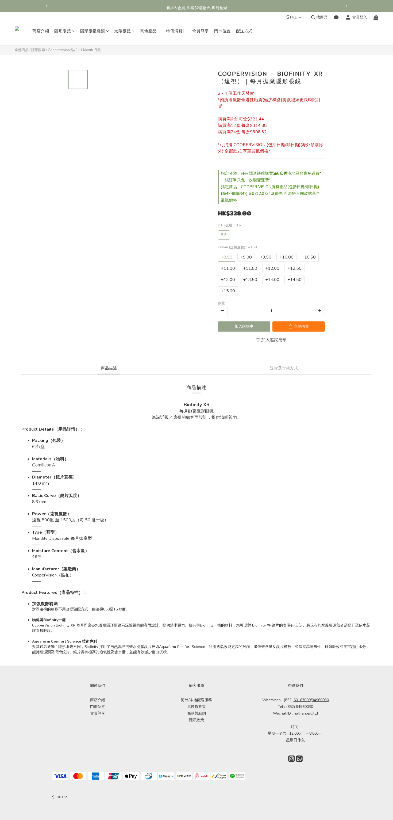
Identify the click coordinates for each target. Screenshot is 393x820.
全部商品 (22, 50)
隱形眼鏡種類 (92, 31)
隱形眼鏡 (62, 31)
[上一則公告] (46, 5)
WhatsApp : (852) (286, 700)
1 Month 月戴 (90, 50)
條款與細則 (196, 713)
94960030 (320, 700)
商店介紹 (40, 31)
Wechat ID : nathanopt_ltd (295, 713)
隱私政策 (196, 720)
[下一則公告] (346, 5)
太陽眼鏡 (122, 31)
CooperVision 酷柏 (63, 50)
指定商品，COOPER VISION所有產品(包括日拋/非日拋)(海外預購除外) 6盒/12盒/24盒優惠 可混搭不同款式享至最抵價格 (270, 193)
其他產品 (148, 31)
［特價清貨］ (174, 31)
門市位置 (222, 31)
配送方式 (244, 31)
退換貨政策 (196, 706)
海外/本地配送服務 (196, 700)
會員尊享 (200, 31)
